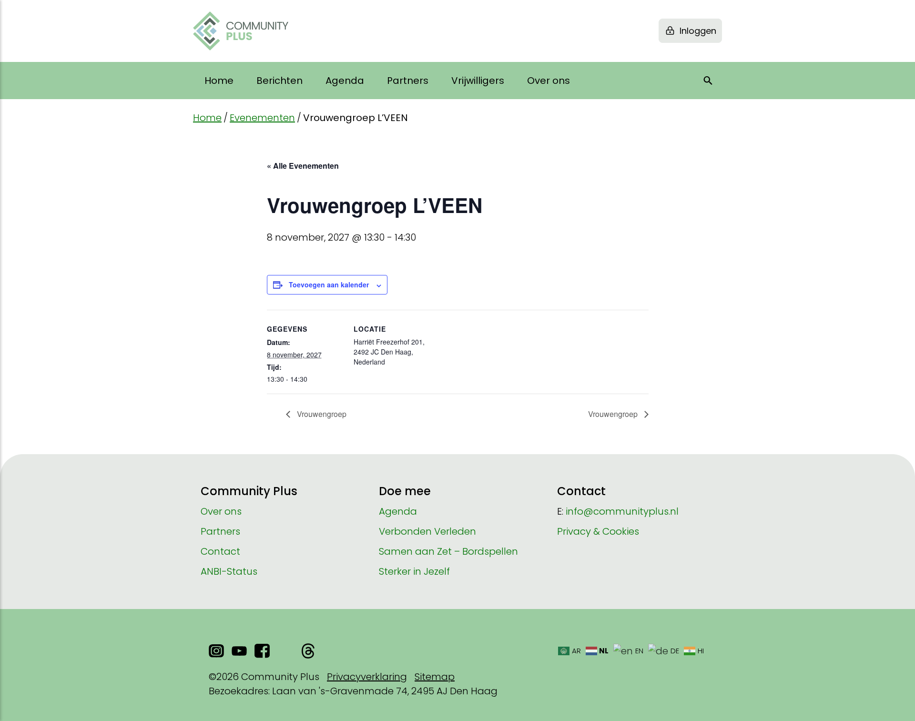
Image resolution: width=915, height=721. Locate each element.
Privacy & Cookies (598, 531)
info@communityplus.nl (622, 511)
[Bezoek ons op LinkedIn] (285, 651)
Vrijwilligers (477, 80)
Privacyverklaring (367, 676)
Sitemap (435, 676)
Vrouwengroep (320, 413)
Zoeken (708, 80)
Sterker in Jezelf (414, 571)
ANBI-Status (229, 571)
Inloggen (698, 31)
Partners (407, 80)
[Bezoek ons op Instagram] (216, 651)
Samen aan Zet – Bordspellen (448, 551)
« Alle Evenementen (303, 165)
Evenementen (262, 117)
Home (219, 80)
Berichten (279, 80)
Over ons (548, 80)
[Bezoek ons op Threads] (307, 651)
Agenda (344, 80)
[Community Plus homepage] (240, 31)
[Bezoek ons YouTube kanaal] (239, 651)
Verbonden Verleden (427, 531)
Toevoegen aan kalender (329, 284)
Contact (220, 551)
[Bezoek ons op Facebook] (262, 651)
